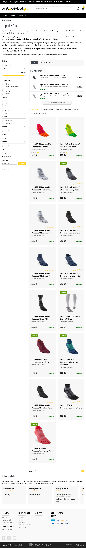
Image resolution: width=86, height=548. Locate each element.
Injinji (8, 65)
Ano (7, 130)
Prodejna (5, 2)
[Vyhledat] (70, 8)
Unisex (8, 121)
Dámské (8, 123)
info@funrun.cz (7, 529)
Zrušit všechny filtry (45, 62)
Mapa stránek (22, 527)
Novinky (20, 520)
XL (6, 108)
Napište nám (22, 522)
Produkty (14, 15)
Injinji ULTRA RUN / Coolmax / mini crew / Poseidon (69, 362)
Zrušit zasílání (6, 170)
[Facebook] (4, 539)
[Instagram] (9, 539)
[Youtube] (15, 539)
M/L (7, 111)
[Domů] (2, 20)
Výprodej (22, 15)
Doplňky (5, 15)
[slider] (2, 75)
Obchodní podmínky (24, 525)
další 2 (6, 113)
